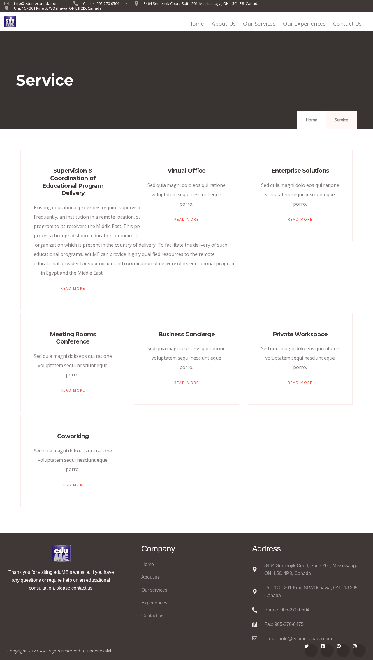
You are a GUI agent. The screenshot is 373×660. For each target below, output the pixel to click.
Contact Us (347, 23)
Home (196, 23)
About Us (223, 23)
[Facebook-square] (327, 650)
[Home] (10, 21)
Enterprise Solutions (300, 170)
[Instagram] (359, 650)
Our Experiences (304, 23)
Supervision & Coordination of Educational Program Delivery (72, 182)
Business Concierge (186, 334)
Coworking (73, 436)
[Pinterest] (343, 650)
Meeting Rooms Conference (73, 338)
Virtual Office (187, 170)
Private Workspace (300, 334)
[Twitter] (311, 650)
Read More (73, 288)
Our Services (259, 23)
